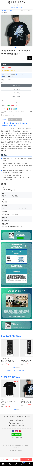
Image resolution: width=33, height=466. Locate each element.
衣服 (11, 10)
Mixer (22, 358)
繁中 (15, 5)
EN (19, 5)
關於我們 (5, 417)
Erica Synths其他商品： (11, 336)
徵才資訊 (20, 417)
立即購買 (26, 459)
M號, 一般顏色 (16, 85)
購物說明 (27, 417)
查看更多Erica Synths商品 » (16, 370)
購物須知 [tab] (18, 119)
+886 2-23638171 (17, 423)
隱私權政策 (13, 450)
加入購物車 (9, 354)
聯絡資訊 (13, 417)
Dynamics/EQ (5, 358)
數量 (2, 100)
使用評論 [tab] (11, 119)
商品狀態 (3, 105)
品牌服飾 (6, 10)
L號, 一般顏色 (16, 89)
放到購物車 (15, 459)
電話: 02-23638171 (16, 7)
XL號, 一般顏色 (16, 93)
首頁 (2, 10)
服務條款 (20, 450)
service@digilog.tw (17, 425)
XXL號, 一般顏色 (16, 96)
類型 (2, 82)
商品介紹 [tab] (4, 119)
